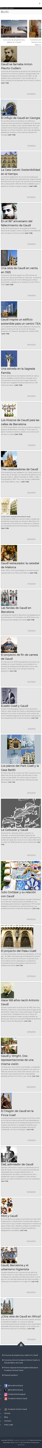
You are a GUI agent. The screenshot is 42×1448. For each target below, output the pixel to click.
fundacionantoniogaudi (16, 1394)
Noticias (7, 1413)
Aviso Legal (8, 1425)
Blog (6, 1417)
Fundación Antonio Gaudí (17, 1398)
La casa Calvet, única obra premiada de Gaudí (15, 516)
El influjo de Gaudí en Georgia (20, 117)
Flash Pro (18, 1442)
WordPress (21, 1445)
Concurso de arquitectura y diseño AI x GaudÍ (21, 1355)
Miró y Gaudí (9, 1215)
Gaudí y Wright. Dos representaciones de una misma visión (17, 1060)
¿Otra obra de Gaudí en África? (21, 1316)
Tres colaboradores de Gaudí (19, 469)
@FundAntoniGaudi (15, 1386)
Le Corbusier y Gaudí (14, 829)
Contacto (7, 1421)
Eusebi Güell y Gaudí (14, 705)
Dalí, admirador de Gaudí (17, 1164)
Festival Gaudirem (11, 1375)
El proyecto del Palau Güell (18, 950)
